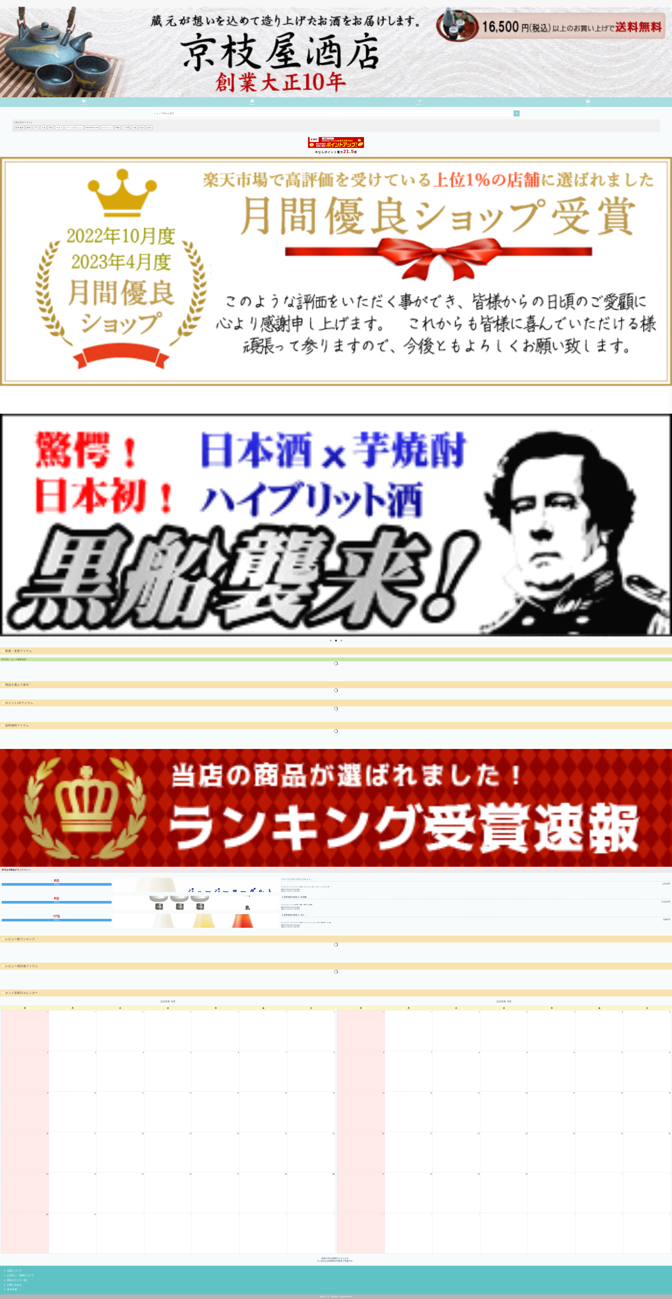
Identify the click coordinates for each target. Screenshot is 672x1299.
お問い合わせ (14, 1284)
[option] (336, 525)
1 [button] (330, 640)
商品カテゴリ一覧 (17, 1279)
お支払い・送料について (20, 1275)
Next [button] (668, 624)
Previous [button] (3, 624)
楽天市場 (12, 1289)
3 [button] (341, 640)
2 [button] (336, 640)
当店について (14, 1270)
